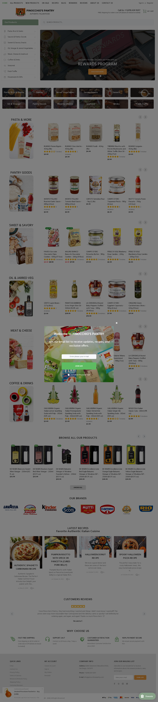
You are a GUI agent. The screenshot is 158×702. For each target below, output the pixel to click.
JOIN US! (79, 366)
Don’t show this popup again (80, 375)
